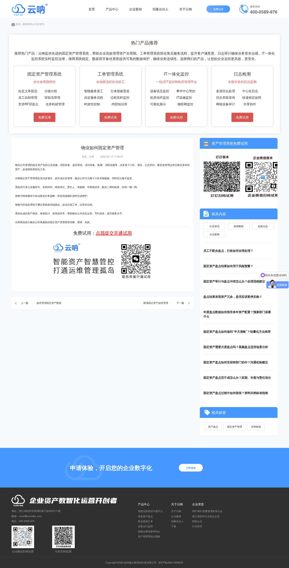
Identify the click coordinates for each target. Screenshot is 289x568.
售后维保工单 (145, 521)
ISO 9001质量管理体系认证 (207, 511)
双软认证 (197, 521)
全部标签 (256, 426)
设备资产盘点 (145, 516)
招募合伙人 (160, 9)
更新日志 (263, 226)
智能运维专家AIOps (149, 531)
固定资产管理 (234, 426)
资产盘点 (213, 426)
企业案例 (135, 9)
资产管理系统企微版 (149, 536)
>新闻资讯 (27, 24)
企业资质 (198, 504)
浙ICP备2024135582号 (170, 562)
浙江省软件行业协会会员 (205, 516)
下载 (173, 526)
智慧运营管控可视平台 (150, 511)
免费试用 (218, 9)
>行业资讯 (38, 24)
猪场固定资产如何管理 (155, 303)
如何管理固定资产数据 (49, 303)
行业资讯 (214, 226)
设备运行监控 (145, 526)
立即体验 (191, 468)
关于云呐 (185, 9)
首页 (92, 9)
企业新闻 (214, 234)
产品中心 (112, 9)
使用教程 (239, 226)
